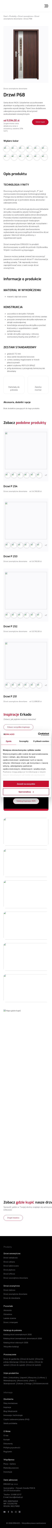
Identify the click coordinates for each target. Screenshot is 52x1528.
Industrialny (14, 1377)
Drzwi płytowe (9, 1270)
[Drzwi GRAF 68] (15, 957)
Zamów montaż (38, 388)
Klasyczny (33, 1377)
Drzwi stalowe (9, 1290)
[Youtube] (5, 1512)
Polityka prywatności (12, 1447)
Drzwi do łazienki (34, 1365)
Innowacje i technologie (13, 1415)
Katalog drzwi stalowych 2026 (16, 1342)
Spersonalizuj (25, 792)
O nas (6, 1435)
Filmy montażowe (10, 1403)
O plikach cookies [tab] (41, 741)
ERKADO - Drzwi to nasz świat (16, 5)
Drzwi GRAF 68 (34, 949)
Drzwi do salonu (27, 1362)
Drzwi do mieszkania (12, 1298)
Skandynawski (9, 1383)
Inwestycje (8, 1472)
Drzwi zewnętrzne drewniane (21, 17)
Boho (6, 1377)
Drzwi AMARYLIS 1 (36, 855)
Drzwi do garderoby (11, 1359)
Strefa (10, 1423)
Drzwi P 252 (10, 626)
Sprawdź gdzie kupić (37, 836)
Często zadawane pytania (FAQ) (16, 1419)
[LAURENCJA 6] (15, 894)
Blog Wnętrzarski (10, 1411)
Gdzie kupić (40, 122)
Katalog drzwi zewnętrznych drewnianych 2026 (23, 1338)
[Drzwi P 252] (26, 590)
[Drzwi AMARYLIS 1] (15, 863)
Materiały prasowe (11, 1468)
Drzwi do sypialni (18, 1365)
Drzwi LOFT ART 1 (36, 824)
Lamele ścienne (10, 1318)
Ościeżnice (8, 1314)
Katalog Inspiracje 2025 (26, 801)
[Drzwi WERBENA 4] (15, 926)
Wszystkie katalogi (11, 1346)
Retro (32, 1380)
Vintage (28, 1383)
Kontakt (7, 1439)
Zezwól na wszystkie (26, 784)
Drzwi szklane (9, 1262)
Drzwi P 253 (10, 556)
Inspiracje (7, 1407)
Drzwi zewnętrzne (25, 16)
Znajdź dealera (13, 1218)
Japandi (24, 1377)
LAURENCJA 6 (34, 886)
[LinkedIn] (12, 1512)
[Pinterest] (19, 1512)
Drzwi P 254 (10, 486)
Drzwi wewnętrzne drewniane (16, 1278)
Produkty (12, 16)
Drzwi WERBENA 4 (36, 918)
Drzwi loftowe (9, 1274)
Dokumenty (8, 1443)
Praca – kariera (10, 1464)
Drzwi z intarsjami (11, 1322)
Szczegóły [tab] (23, 741)
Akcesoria (7, 1310)
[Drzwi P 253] (26, 520)
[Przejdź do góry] (38, 1522)
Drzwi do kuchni (27, 1359)
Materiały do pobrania (14, 388)
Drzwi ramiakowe (11, 1258)
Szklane (20, 1383)
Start (6, 16)
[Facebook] (8, 1512)
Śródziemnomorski (41, 1383)
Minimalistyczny (10, 1380)
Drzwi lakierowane (11, 1266)
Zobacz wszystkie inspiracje (18, 727)
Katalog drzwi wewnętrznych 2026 (18, 1334)
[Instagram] (16, 1512)
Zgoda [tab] (8, 741)
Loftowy (41, 1377)
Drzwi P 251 (10, 696)
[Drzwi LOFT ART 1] (15, 832)
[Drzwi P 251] (26, 660)
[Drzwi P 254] (26, 450)
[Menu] (46, 5)
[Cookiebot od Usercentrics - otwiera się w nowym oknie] (38, 734)
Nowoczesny (23, 1380)
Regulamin (8, 1451)
